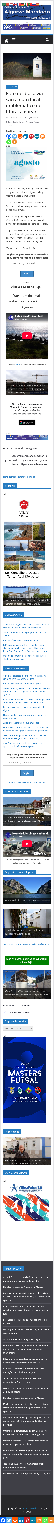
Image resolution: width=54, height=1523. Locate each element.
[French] (19, 4)
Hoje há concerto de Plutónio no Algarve (22, 683)
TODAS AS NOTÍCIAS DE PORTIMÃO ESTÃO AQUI (26, 944)
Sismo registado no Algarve (22, 448)
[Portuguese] (30, 4)
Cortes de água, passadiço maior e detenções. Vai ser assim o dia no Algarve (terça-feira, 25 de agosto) (26, 691)
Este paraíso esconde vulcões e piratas (21, 640)
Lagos (21, 122)
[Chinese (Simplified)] (8, 4)
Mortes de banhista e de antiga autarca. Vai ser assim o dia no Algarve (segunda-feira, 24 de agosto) (26, 1408)
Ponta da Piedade (33, 122)
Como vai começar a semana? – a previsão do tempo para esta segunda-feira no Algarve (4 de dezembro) (26, 460)
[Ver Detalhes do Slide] (27, 596)
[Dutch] (11, 4)
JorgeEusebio (32, 117)
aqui (18, 364)
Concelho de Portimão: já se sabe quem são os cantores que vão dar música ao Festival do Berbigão (26, 1421)
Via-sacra (10, 125)
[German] (23, 4)
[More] (14, 141)
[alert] (27, 1012)
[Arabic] (4, 4)
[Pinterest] (31, 136)
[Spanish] (38, 4)
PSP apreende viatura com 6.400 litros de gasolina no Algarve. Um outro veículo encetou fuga (26, 1310)
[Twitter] (14, 136)
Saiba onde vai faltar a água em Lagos (21, 722)
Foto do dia (12, 87)
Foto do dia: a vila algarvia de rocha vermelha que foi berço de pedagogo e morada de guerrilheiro (25, 1349)
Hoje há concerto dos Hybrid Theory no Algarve (26, 1473)
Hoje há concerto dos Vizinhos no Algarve (23, 1398)
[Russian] (34, 4)
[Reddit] (20, 136)
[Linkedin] (25, 136)
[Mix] (42, 136)
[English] (15, 4)
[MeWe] (36, 136)
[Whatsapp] (8, 141)
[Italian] (26, 4)
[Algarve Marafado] (6, 40)
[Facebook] (8, 136)
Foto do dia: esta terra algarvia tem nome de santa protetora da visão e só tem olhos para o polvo (26, 1454)
